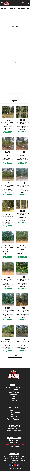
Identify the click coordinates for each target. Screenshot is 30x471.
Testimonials (14, 394)
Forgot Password (14, 419)
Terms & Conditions (14, 431)
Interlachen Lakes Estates (14, 444)
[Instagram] (18, 465)
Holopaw (13, 442)
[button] (2, 3)
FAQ (13, 399)
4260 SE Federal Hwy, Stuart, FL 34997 (14, 461)
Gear (14, 396)
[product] (8, 112)
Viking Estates (14, 440)
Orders (13, 415)
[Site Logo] (6, 3)
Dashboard (14, 410)
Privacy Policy (13, 428)
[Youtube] (15, 465)
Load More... (15, 355)
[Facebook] (10, 465)
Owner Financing (13, 392)
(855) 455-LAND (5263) (14, 458)
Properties (14, 390)
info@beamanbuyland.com (15, 456)
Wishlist (14, 417)
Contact (14, 401)
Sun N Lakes (14, 447)
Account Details (13, 412)
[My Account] (28, 3)
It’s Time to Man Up (13, 388)
